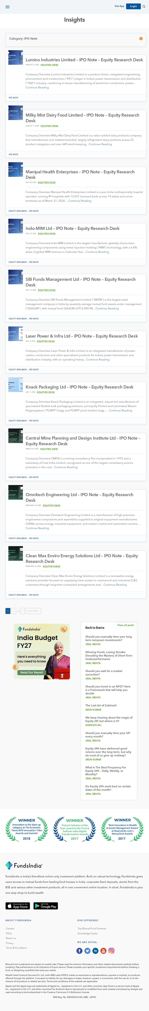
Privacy (9, 943)
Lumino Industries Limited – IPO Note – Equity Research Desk (84, 60)
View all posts (125, 625)
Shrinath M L (93, 725)
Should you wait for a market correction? (103, 673)
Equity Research (96, 33)
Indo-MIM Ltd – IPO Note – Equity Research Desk (73, 229)
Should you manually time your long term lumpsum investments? (108, 639)
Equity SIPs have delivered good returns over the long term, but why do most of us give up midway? (108, 752)
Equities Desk (49, 65)
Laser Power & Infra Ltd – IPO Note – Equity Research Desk (82, 336)
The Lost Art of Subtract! (101, 705)
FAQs (9, 933)
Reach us (11, 938)
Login (133, 6)
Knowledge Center (88, 933)
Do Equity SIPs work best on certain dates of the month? (108, 788)
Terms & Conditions (16, 948)
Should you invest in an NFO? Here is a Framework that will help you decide (108, 690)
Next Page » (33, 611)
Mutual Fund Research (61, 33)
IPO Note (13, 98)
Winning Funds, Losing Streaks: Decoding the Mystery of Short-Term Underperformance (108, 656)
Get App (119, 6)
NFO (115, 33)
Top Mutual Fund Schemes (92, 929)
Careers (10, 929)
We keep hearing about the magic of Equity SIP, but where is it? (108, 720)
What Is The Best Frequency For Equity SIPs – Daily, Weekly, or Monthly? (105, 771)
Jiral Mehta (93, 644)
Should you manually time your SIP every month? (107, 735)
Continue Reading (37, 87)
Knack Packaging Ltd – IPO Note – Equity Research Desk (79, 387)
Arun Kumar (93, 710)
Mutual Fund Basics (24, 33)
